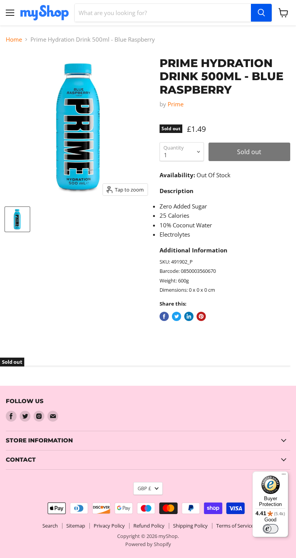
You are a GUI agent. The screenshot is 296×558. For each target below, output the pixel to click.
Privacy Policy (109, 525)
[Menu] (283, 476)
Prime (175, 104)
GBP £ (144, 488)
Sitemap (75, 525)
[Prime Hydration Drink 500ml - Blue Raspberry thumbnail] (17, 219)
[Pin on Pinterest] (201, 316)
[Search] (261, 13)
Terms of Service (235, 525)
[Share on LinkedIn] (188, 316)
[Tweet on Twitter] (176, 316)
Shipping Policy (190, 525)
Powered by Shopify (148, 544)
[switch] (270, 528)
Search (50, 525)
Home (14, 39)
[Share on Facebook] (164, 316)
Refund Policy (149, 525)
